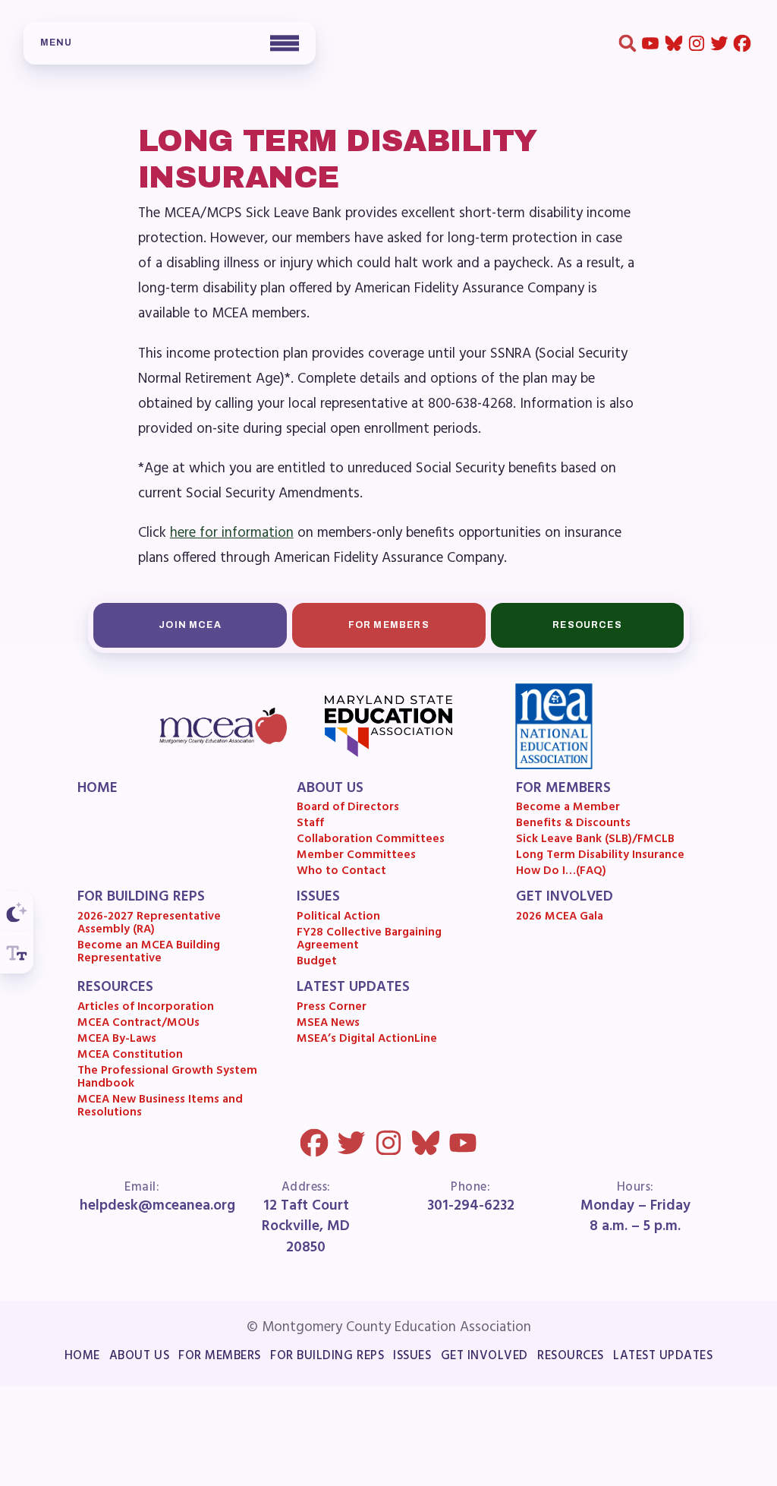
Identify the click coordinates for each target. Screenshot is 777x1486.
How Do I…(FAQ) (561, 872)
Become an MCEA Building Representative (148, 953)
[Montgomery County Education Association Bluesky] (673, 43)
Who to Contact (341, 872)
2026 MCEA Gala (559, 917)
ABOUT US (330, 789)
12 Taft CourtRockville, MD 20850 (307, 1227)
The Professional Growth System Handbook (167, 1078)
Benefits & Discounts (573, 825)
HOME (97, 789)
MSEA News (328, 1023)
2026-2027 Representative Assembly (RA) (149, 924)
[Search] (627, 43)
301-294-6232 (470, 1206)
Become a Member (568, 809)
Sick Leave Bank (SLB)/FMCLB (595, 840)
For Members (388, 625)
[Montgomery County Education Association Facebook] (742, 43)
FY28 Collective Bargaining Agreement (369, 940)
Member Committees (356, 856)
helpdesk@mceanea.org (157, 1206)
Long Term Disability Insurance (600, 856)
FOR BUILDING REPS (141, 898)
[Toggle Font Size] (16, 952)
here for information (232, 533)
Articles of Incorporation (145, 1008)
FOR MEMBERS (563, 789)
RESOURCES (115, 988)
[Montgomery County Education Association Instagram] (696, 43)
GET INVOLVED (564, 898)
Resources (587, 625)
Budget (317, 962)
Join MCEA (190, 625)
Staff (310, 825)
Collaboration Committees (371, 840)
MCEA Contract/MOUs (138, 1023)
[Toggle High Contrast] (16, 911)
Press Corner (331, 1008)
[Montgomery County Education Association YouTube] (650, 43)
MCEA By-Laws (116, 1039)
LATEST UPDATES (353, 988)
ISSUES (318, 898)
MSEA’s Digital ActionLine (367, 1039)
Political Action (338, 917)
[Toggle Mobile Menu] (170, 43)
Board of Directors (348, 809)
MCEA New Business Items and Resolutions (160, 1107)
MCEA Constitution (130, 1055)
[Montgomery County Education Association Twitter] (719, 43)
